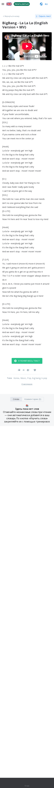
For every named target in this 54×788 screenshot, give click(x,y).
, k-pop (43, 378)
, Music (22, 378)
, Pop (28, 378)
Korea (16, 378)
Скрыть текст (45, 16)
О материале (26, 384)
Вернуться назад (12, 16)
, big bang (35, 378)
